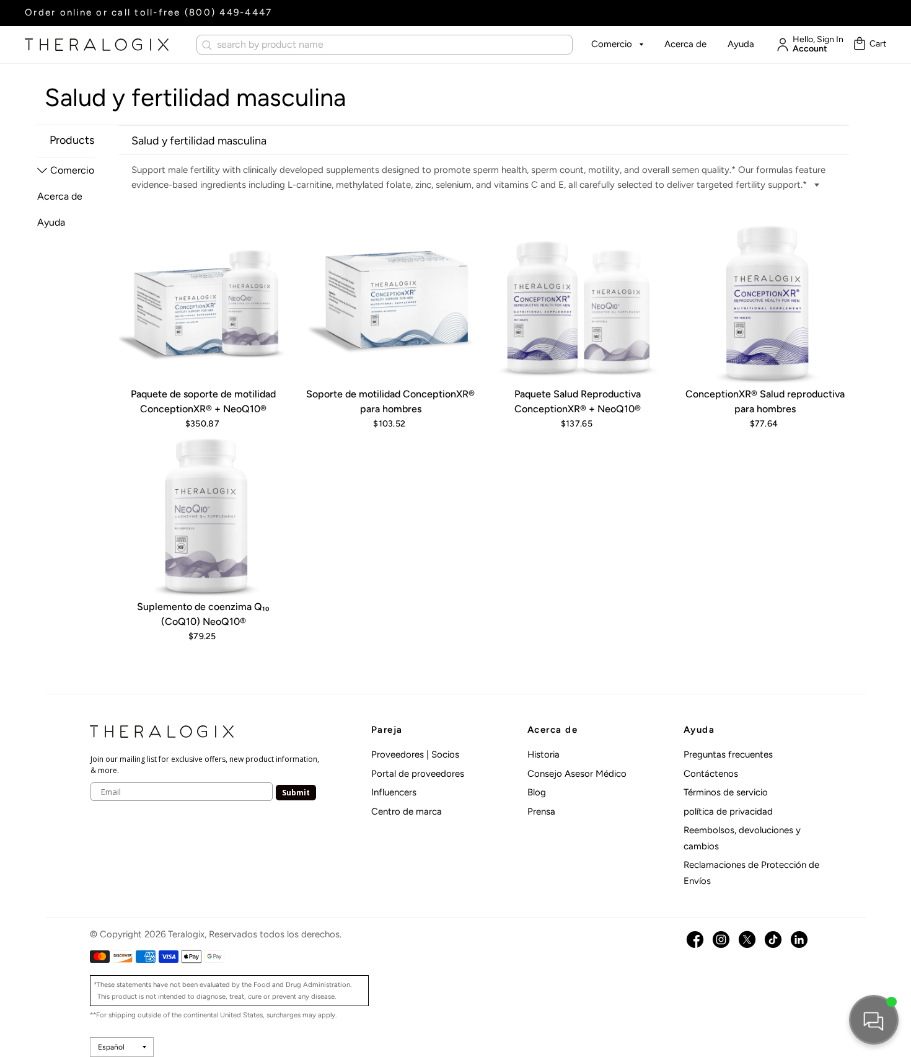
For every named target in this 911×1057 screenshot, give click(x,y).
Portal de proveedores (417, 773)
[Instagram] (721, 939)
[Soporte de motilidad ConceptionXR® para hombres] (390, 302)
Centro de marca (406, 811)
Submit (296, 792)
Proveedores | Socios (415, 754)
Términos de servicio (726, 792)
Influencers (393, 792)
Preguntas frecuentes (728, 754)
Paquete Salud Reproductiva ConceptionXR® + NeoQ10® (577, 401)
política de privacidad (728, 811)
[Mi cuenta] (780, 44)
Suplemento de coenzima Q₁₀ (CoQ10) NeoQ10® (203, 614)
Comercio (611, 44)
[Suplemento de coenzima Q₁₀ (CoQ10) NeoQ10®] (203, 515)
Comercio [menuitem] (72, 170)
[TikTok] (773, 939)
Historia (543, 754)
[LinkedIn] (799, 939)
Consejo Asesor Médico (577, 773)
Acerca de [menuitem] (59, 196)
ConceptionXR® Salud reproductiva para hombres (765, 401)
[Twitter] (747, 939)
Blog (536, 792)
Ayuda (741, 44)
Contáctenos (711, 773)
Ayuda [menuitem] (51, 222)
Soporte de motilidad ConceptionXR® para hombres (390, 401)
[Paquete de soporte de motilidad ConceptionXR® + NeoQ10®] (203, 302)
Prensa (541, 811)
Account (810, 49)
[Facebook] (695, 939)
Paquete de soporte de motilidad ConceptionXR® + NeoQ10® (203, 401)
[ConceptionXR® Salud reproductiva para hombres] (764, 302)
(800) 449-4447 (229, 12)
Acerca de (685, 44)
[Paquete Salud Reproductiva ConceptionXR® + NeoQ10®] (577, 302)
